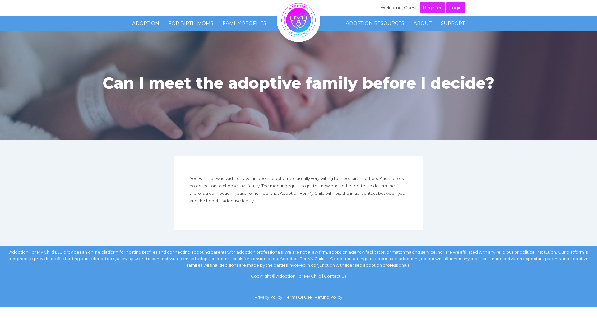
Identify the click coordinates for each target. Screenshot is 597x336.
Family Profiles (244, 23)
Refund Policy (328, 297)
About (423, 23)
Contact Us (335, 275)
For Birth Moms (191, 23)
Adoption (145, 23)
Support (453, 23)
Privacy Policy (268, 297)
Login (455, 8)
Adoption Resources (375, 23)
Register (432, 8)
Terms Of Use (298, 297)
